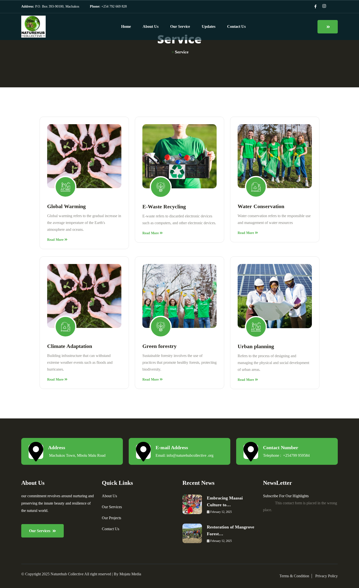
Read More (55, 240)
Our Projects (111, 518)
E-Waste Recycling (164, 206)
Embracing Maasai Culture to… (225, 501)
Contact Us (236, 26)
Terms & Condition (294, 576)
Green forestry (159, 346)
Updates (208, 26)
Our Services (112, 507)
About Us (150, 26)
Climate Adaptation (69, 346)
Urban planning (256, 346)
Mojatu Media (130, 574)
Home (126, 26)
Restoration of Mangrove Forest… (230, 530)
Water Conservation (261, 206)
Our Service (180, 26)
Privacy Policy (326, 576)
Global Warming (66, 206)
